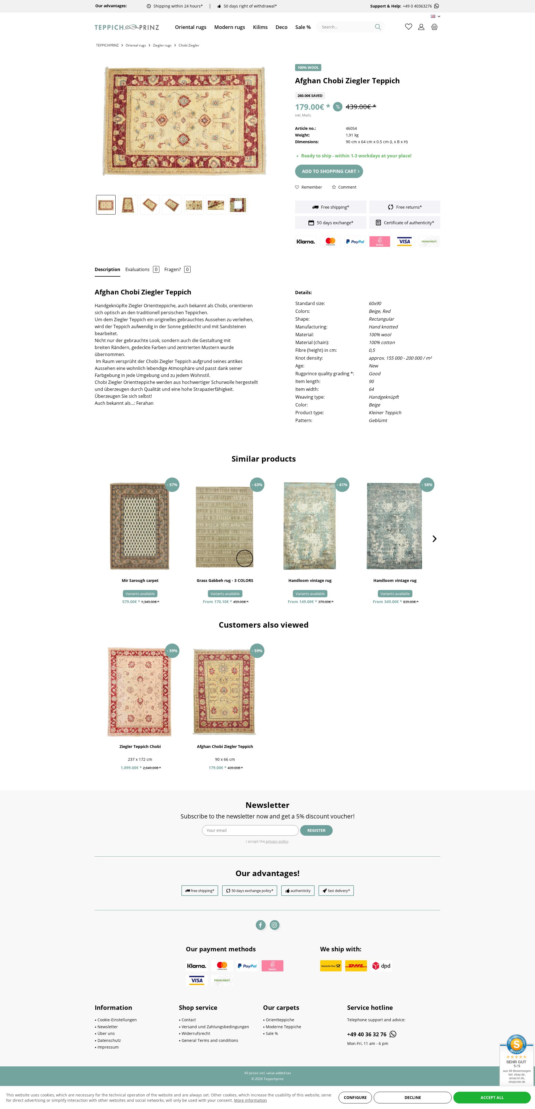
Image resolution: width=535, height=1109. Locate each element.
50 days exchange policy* (252, 890)
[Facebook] (261, 925)
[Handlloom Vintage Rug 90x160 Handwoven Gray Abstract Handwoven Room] (310, 526)
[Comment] (367, 89)
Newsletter (108, 1026)
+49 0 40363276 (417, 6)
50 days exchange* (334, 222)
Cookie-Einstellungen (117, 1019)
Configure (355, 1097)
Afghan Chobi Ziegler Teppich (225, 746)
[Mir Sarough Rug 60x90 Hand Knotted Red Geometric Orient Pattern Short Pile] (140, 526)
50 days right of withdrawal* (250, 6)
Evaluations (141, 269)
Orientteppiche (280, 1019)
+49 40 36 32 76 (367, 1034)
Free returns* (408, 207)
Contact (189, 1019)
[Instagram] (274, 925)
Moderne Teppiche (283, 1026)
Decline (413, 1097)
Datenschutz (109, 1040)
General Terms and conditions (210, 1040)
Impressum (108, 1047)
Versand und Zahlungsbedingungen (215, 1026)
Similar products (264, 458)
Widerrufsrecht (196, 1033)
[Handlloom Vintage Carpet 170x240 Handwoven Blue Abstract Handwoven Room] (395, 526)
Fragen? (176, 269)
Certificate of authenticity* (408, 222)
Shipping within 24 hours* (178, 6)
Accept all (492, 1097)
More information (250, 1100)
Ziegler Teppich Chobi (140, 746)
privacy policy (276, 841)
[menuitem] (190, 27)
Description (107, 269)
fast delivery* (339, 890)
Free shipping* (334, 207)
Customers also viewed (264, 624)
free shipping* (202, 890)
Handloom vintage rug (310, 580)
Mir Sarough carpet (140, 580)
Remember (311, 187)
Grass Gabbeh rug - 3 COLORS (225, 580)
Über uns (106, 1033)
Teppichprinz (107, 45)
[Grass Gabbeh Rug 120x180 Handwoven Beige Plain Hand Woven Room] (225, 526)
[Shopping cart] (434, 26)
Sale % (272, 1033)
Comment (346, 187)
